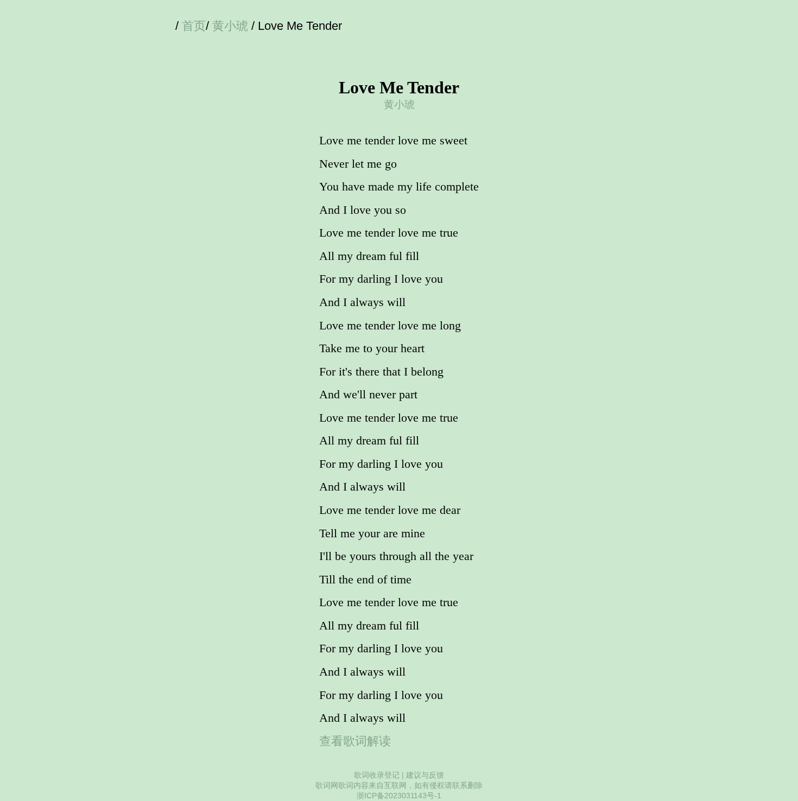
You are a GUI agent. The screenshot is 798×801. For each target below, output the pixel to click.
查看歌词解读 (355, 741)
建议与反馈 (425, 775)
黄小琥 (230, 26)
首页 (194, 26)
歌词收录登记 (377, 775)
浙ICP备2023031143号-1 (399, 795)
